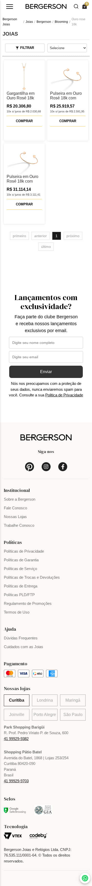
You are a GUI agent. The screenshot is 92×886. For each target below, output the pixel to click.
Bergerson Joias (10, 21)
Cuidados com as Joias (23, 647)
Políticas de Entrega (20, 586)
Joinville (16, 714)
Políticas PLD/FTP (19, 595)
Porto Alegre (44, 714)
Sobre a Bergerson (19, 499)
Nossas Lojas (15, 516)
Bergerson (44, 22)
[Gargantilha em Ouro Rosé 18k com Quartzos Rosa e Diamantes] (24, 77)
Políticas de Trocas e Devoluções (32, 577)
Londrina (45, 700)
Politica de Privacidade (64, 395)
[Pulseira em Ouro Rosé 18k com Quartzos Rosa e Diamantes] (67, 77)
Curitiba (16, 700)
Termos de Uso (16, 612)
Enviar (46, 372)
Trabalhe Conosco (19, 525)
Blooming (61, 22)
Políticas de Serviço (20, 568)
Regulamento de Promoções (28, 603)
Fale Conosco (15, 508)
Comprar (24, 121)
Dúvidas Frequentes (21, 638)
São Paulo (73, 714)
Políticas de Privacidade (24, 551)
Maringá (72, 700)
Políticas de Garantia (21, 560)
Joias (29, 22)
